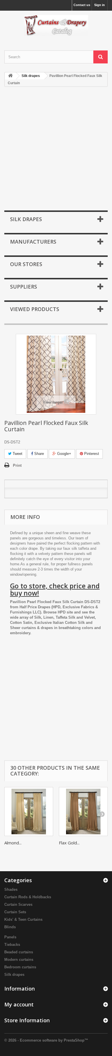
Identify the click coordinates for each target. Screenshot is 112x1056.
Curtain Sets (15, 912)
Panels (10, 937)
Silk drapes (14, 974)
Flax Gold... (69, 843)
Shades (11, 889)
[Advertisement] (56, 149)
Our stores (26, 264)
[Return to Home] (10, 76)
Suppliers (23, 286)
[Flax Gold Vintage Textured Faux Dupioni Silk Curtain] (83, 811)
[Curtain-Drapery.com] (56, 25)
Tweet (16, 453)
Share (38, 453)
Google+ (63, 453)
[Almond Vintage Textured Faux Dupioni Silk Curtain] (28, 811)
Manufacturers (33, 241)
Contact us (82, 5)
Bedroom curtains (20, 967)
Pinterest (91, 453)
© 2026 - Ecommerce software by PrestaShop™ (46, 1040)
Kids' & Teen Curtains (23, 919)
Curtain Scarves (18, 904)
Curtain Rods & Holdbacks (27, 897)
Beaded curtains (18, 952)
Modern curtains (18, 959)
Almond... (13, 843)
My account (19, 1004)
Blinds (10, 927)
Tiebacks (12, 944)
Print (17, 465)
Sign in (99, 5)
